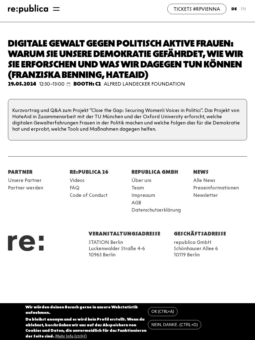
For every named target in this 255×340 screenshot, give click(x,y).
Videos (77, 180)
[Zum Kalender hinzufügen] (68, 84)
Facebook (74, 263)
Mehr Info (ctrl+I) (71, 336)
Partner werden (25, 188)
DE (234, 8)
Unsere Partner (25, 180)
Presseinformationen (216, 188)
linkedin (47, 263)
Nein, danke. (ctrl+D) (174, 325)
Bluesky (29, 263)
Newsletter (205, 195)
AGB (136, 203)
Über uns (141, 180)
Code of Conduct (89, 195)
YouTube (11, 263)
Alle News (204, 180)
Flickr (56, 263)
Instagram (20, 263)
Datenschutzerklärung (156, 210)
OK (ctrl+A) (162, 311)
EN (243, 8)
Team (137, 188)
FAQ (74, 188)
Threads (65, 263)
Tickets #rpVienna (197, 9)
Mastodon (38, 263)
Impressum (143, 195)
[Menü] (56, 9)
